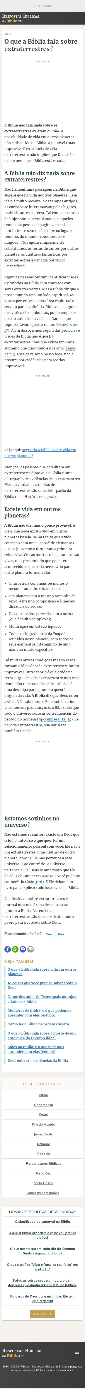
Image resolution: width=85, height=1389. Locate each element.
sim (49, 934)
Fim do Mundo (43, 1124)
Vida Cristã (43, 1183)
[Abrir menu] (77, 1352)
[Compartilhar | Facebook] (7, 949)
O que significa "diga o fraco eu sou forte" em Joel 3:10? (42, 1267)
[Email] (30, 949)
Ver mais (41, 1314)
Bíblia (43, 1095)
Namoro (43, 1144)
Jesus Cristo (43, 1134)
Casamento (43, 1105)
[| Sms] (23, 949)
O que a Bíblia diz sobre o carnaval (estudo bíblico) (42, 1235)
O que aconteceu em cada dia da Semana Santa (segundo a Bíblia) (42, 1251)
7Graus (24, 1366)
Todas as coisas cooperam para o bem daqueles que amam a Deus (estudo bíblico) (42, 1283)
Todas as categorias (42, 1193)
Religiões (43, 1173)
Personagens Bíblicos (43, 1163)
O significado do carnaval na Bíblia (42, 1222)
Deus (43, 1114)
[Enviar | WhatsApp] (15, 949)
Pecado (43, 1153)
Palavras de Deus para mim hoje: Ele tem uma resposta (42, 1298)
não (61, 934)
